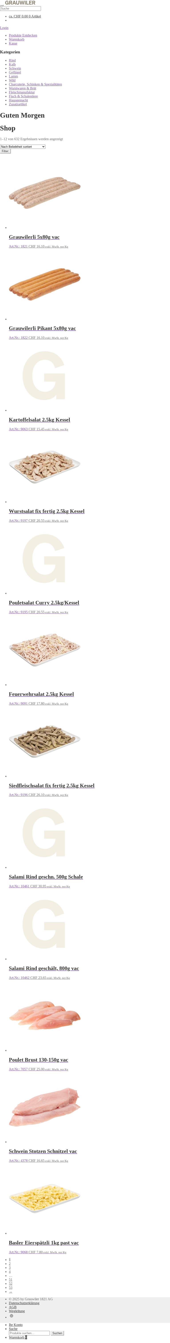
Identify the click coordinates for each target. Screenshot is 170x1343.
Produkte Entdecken (23, 35)
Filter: (5, 151)
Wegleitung (17, 1311)
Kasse (13, 43)
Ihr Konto (16, 1325)
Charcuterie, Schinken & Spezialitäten (35, 84)
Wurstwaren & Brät (22, 88)
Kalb (12, 64)
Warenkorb (16, 39)
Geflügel (15, 72)
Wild (12, 80)
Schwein (15, 68)
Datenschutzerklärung (24, 1303)
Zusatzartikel (18, 104)
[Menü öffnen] (2, 5)
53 (10, 1287)
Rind (12, 60)
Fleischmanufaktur (22, 92)
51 (10, 1279)
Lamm (13, 76)
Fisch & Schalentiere (23, 96)
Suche (13, 1329)
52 (10, 1283)
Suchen (57, 1333)
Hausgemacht (18, 100)
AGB (13, 1307)
